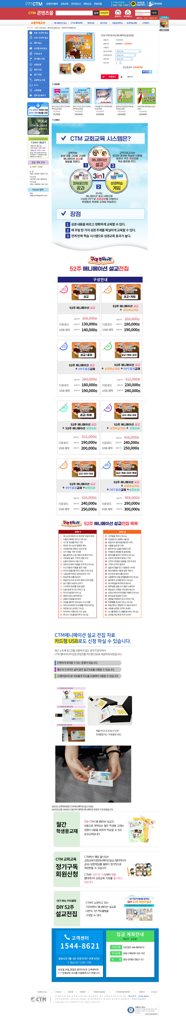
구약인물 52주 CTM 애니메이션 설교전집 (103, 107)
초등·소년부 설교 (40, 27)
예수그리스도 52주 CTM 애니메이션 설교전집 (82, 107)
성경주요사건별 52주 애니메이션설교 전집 (124, 107)
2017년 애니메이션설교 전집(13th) (146, 107)
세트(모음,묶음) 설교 (53, 27)
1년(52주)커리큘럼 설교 (68, 27)
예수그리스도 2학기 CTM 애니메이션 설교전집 (61, 107)
